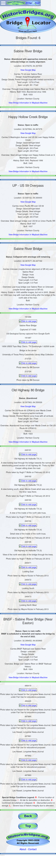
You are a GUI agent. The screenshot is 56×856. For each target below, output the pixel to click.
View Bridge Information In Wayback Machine (28, 102)
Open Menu (3, 3)
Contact (32, 849)
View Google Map (28, 70)
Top (28, 826)
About (23, 849)
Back (28, 816)
